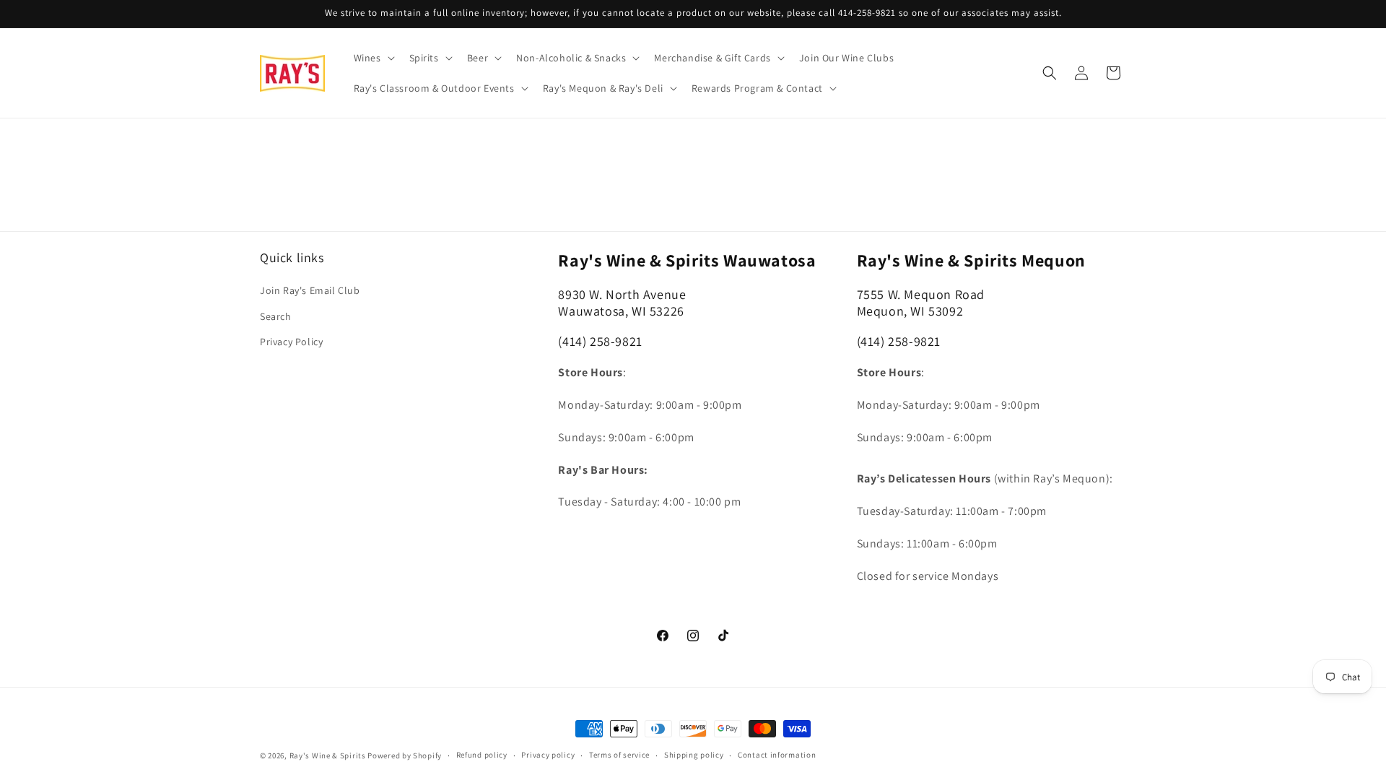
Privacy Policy (291, 341)
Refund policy (481, 755)
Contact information (777, 755)
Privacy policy (548, 755)
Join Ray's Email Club (310, 290)
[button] (373, 58)
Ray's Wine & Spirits (327, 755)
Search (276, 316)
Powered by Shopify (404, 755)
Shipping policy (694, 755)
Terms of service (619, 755)
